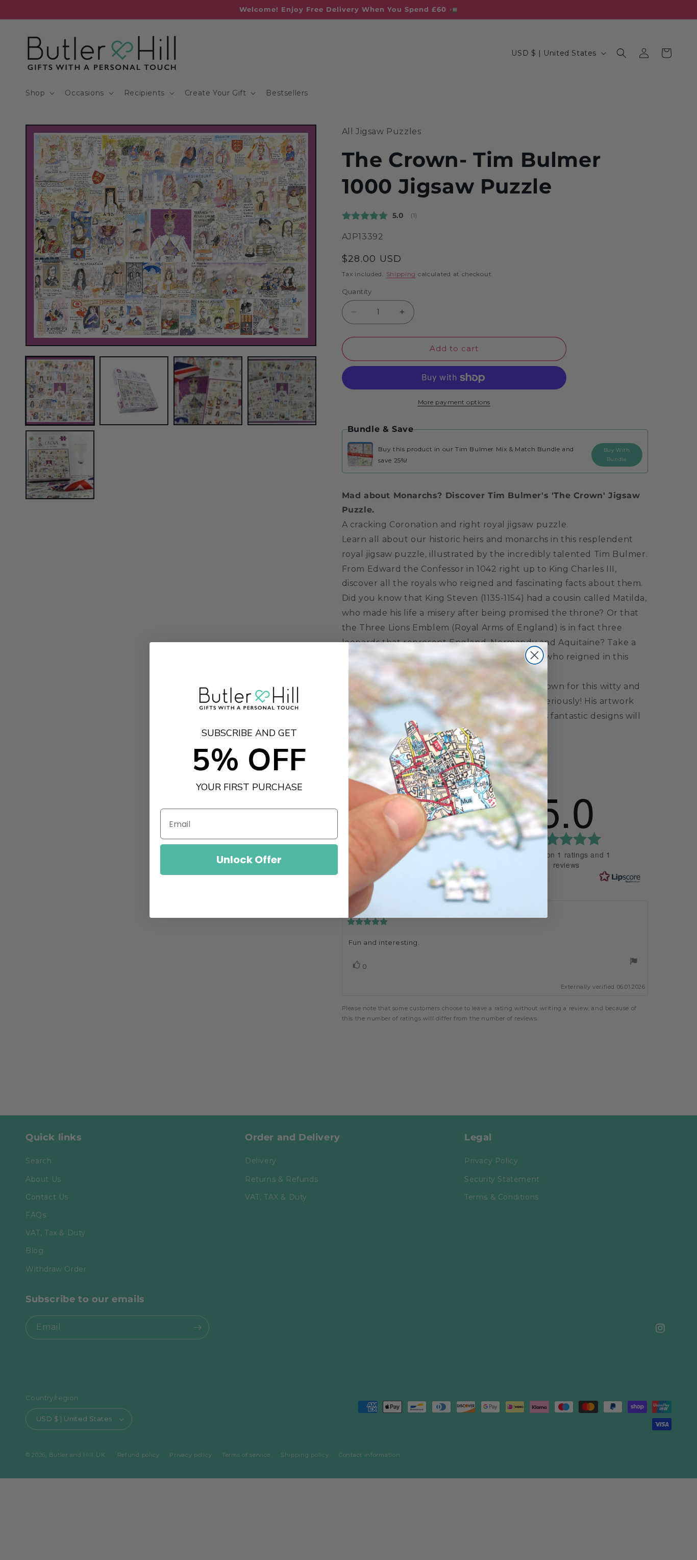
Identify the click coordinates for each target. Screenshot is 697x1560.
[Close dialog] (534, 655)
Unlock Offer (249, 859)
